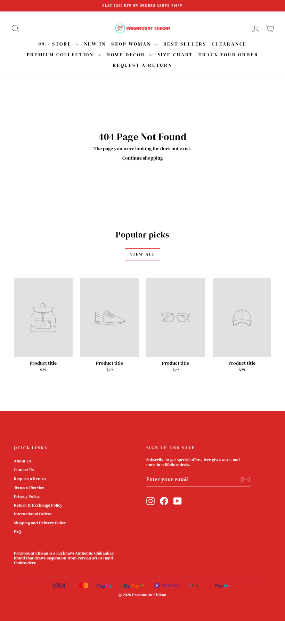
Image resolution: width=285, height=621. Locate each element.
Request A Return (142, 65)
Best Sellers (184, 43)
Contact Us (24, 470)
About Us (22, 461)
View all (142, 254)
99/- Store (56, 43)
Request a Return (30, 479)
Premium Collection (61, 54)
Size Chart (175, 54)
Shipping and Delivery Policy (40, 523)
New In (95, 43)
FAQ (17, 531)
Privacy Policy (27, 496)
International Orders (32, 514)
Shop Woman (132, 43)
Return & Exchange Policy (38, 505)
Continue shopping (142, 157)
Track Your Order (228, 54)
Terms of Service (29, 487)
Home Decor (126, 54)
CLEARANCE (229, 43)
